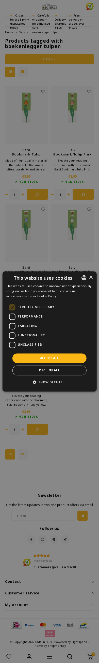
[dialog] (50, 331)
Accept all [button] (49, 358)
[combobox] (83, 277)
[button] (49, 382)
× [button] (91, 277)
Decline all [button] (49, 370)
